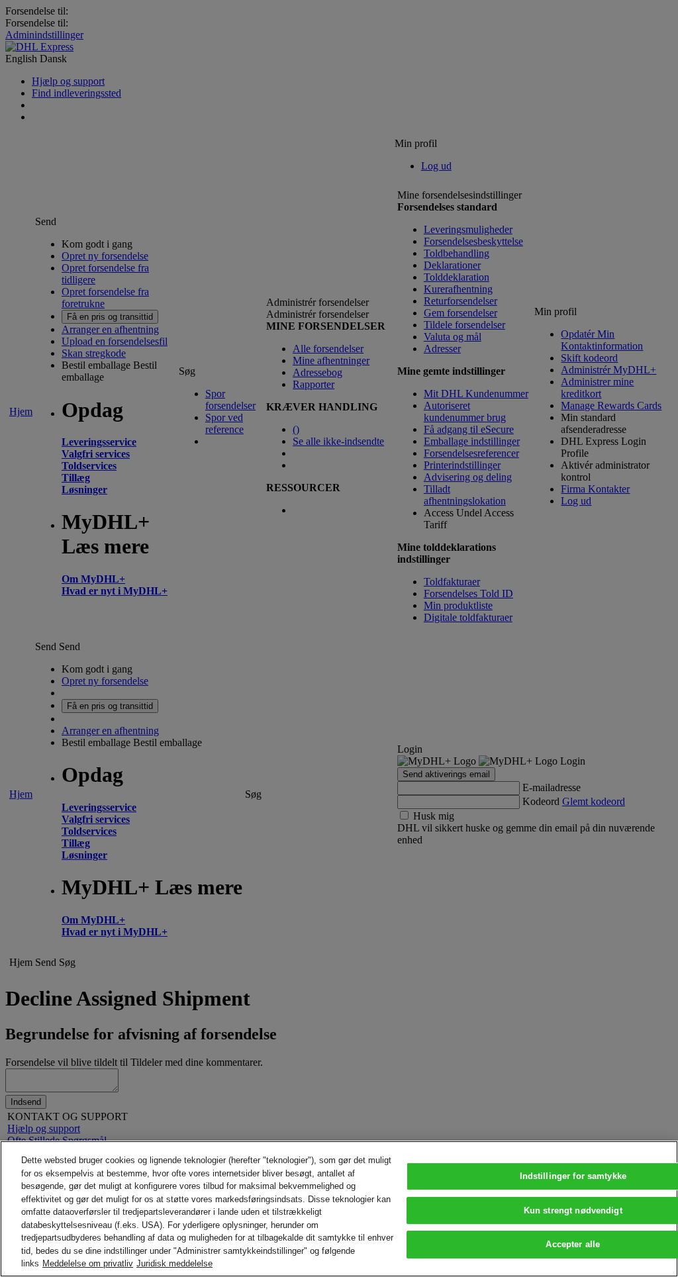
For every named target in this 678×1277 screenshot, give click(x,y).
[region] (339, 1209)
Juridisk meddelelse (174, 1263)
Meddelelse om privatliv (87, 1263)
